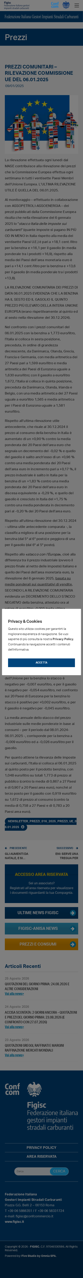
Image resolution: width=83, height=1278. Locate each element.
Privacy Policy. (63, 639)
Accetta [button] (41, 662)
